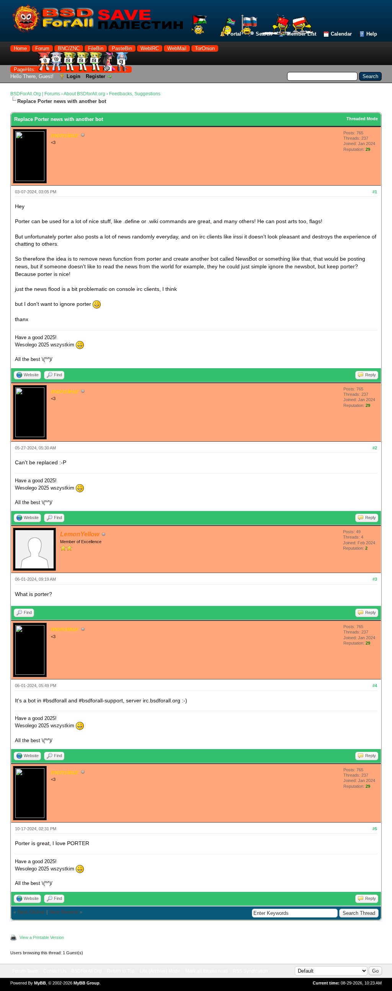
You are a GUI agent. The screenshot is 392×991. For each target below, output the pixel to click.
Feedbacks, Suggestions (134, 93)
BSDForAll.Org (86, 971)
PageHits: (25, 69)
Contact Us (54, 971)
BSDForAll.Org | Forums (35, 93)
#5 (374, 828)
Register (95, 76)
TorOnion (205, 48)
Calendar (341, 34)
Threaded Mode (362, 118)
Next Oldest (31, 912)
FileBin (95, 48)
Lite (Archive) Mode (160, 971)
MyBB (40, 983)
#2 (374, 448)
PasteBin (122, 48)
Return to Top (121, 971)
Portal (234, 34)
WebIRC (149, 48)
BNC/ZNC (69, 48)
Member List (301, 34)
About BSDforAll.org (84, 93)
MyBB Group (87, 983)
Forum (42, 48)
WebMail (176, 48)
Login (73, 76)
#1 (374, 191)
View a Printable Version (42, 937)
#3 (374, 579)
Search (264, 34)
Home (20, 48)
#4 (374, 685)
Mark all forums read (206, 971)
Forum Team (25, 971)
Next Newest (63, 912)
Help (371, 34)
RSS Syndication (250, 971)
